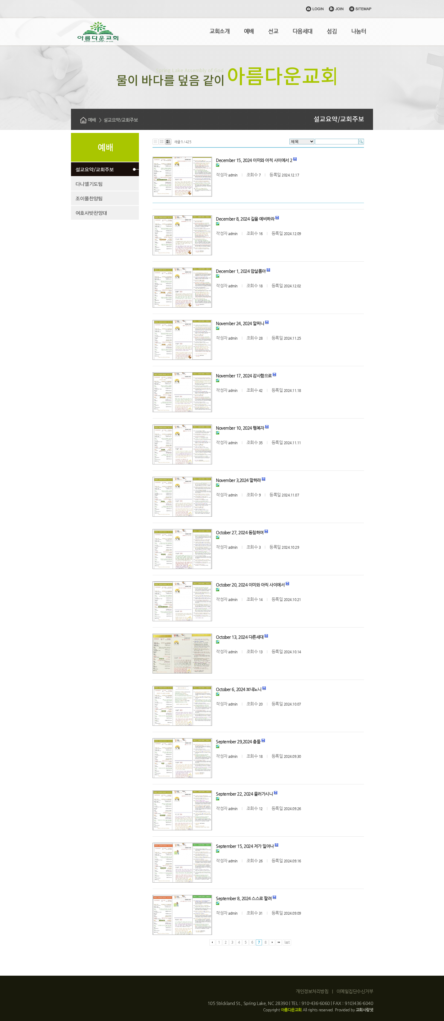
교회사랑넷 (364, 1009)
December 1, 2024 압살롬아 (241, 271)
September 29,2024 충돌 (238, 741)
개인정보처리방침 (312, 991)
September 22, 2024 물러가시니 (244, 793)
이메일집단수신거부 (354, 991)
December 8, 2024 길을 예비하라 (245, 218)
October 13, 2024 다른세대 (240, 637)
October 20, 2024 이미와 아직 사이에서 (250, 584)
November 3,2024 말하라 (238, 480)
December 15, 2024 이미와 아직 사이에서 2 (254, 160)
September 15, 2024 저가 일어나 (245, 846)
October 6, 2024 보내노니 (238, 689)
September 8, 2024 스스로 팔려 (244, 898)
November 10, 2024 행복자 (240, 427)
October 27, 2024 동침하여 (240, 532)
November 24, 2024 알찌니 (240, 323)
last (287, 942)
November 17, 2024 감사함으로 (244, 375)
